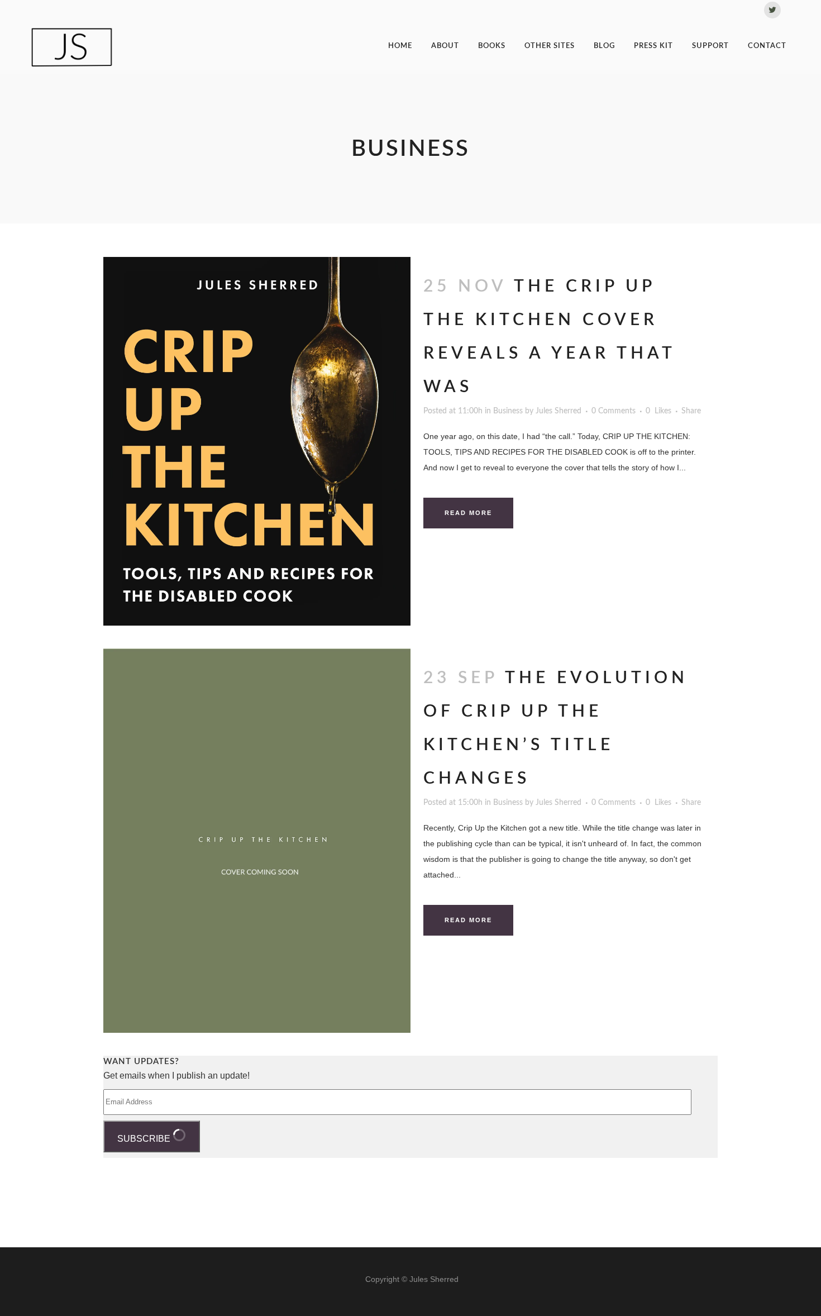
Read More (468, 512)
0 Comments (613, 411)
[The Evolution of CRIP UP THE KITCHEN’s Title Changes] (256, 841)
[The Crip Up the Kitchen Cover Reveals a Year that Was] (256, 441)
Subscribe (145, 1138)
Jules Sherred (558, 411)
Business (508, 411)
